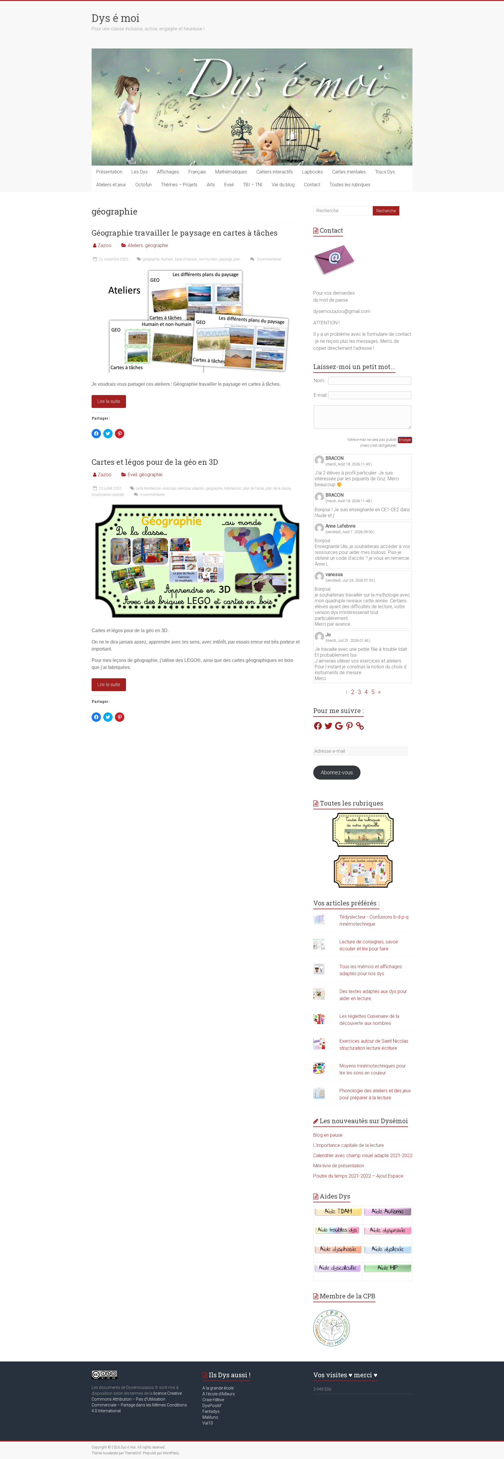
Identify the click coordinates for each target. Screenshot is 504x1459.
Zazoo (104, 245)
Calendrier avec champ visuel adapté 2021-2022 (362, 1155)
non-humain (208, 259)
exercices (169, 488)
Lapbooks (312, 172)
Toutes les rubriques (350, 184)
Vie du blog (283, 184)
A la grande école (218, 1388)
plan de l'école (253, 488)
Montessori (232, 488)
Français (197, 172)
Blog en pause (327, 1135)
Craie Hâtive (213, 1399)
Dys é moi (115, 18)
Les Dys (140, 172)
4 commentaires (152, 495)
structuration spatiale (108, 495)
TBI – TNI (252, 184)
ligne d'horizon (186, 259)
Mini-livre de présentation (338, 1165)
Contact (312, 184)
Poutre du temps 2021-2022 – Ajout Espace (358, 1176)
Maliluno (210, 1417)
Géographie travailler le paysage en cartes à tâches (185, 233)
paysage (225, 259)
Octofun (143, 184)
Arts (211, 184)
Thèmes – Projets (179, 184)
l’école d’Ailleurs (220, 1394)
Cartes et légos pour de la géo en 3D (155, 462)
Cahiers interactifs (274, 172)
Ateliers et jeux (111, 184)
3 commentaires (268, 259)
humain (167, 259)
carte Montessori (148, 488)
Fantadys (211, 1411)
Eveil (229, 184)
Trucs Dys (385, 172)
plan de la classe (278, 488)
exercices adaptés (191, 488)
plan (237, 259)
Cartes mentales (349, 172)
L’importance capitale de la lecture (348, 1145)
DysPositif (213, 1405)
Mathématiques (231, 172)
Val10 (207, 1423)
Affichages (168, 172)
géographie (156, 245)
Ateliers (135, 245)
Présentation (109, 172)
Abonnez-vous (337, 772)
